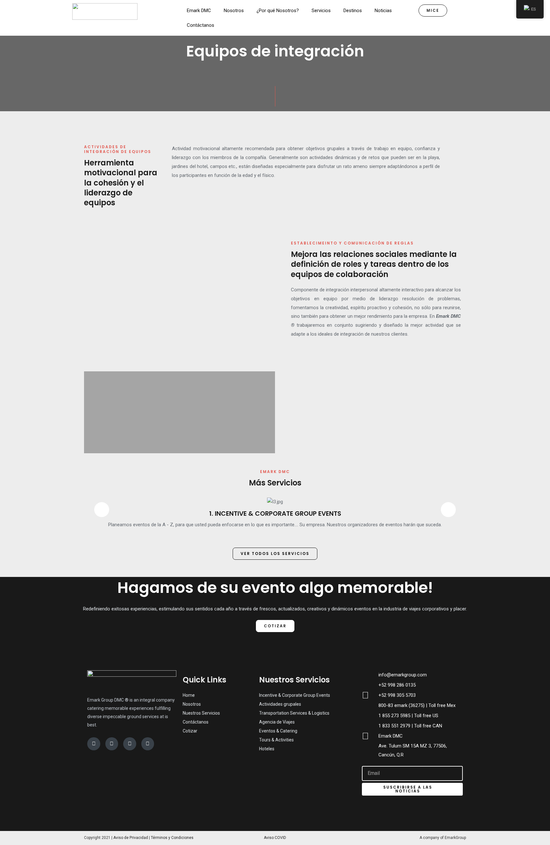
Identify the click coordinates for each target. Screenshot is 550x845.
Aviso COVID (275, 837)
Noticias (383, 10)
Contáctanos (200, 25)
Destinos (352, 10)
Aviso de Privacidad (130, 837)
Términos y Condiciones (172, 837)
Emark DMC (199, 10)
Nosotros (234, 10)
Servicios (321, 10)
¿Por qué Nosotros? (278, 10)
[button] (89, 304)
